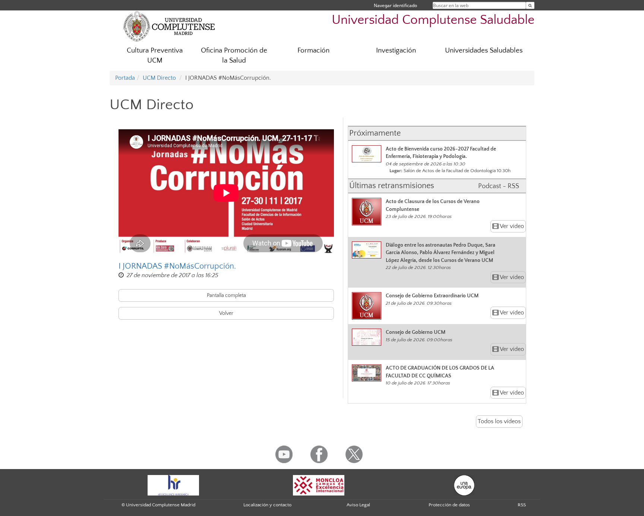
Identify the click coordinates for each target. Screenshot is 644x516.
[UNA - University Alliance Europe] (464, 484)
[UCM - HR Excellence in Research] (173, 484)
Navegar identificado (395, 5)
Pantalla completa (226, 295)
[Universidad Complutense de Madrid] (169, 26)
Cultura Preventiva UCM (155, 55)
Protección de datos (449, 504)
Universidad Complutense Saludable (433, 20)
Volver (226, 313)
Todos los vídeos (499, 421)
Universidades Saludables (484, 50)
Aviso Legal (358, 504)
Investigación (396, 50)
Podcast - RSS (498, 186)
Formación (313, 50)
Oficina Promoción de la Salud (234, 55)
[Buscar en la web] (530, 5)
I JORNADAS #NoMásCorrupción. (177, 266)
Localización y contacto (267, 504)
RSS (522, 504)
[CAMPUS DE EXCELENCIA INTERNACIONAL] (318, 484)
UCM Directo (159, 78)
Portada (125, 78)
